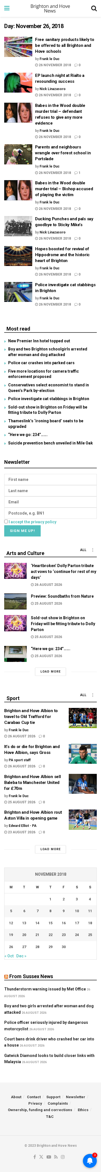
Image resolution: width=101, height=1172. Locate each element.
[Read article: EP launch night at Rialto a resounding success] (18, 83)
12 (11, 923)
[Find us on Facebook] (34, 1157)
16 (64, 923)
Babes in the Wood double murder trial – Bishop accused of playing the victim (64, 188)
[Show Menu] (7, 8)
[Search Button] (94, 8)
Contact (34, 1097)
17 (77, 923)
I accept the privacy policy (32, 522)
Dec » (21, 956)
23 (64, 935)
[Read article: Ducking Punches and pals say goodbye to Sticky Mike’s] (18, 226)
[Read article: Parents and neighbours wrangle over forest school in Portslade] (18, 154)
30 (64, 947)
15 (50, 923)
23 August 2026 (21, 832)
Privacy (35, 1103)
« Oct (9, 956)
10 (77, 911)
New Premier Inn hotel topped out (39, 341)
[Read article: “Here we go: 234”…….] (15, 654)
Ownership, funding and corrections (40, 1110)
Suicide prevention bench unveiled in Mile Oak (50, 443)
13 (24, 923)
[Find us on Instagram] (63, 1157)
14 (37, 923)
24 (77, 935)
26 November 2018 (54, 65)
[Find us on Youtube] (49, 1157)
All (83, 550)
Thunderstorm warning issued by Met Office (45, 989)
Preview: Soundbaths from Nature (62, 596)
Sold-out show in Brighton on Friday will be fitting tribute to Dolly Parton (63, 624)
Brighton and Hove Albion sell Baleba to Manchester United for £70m (32, 782)
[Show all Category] (92, 550)
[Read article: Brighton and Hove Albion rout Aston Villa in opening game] (83, 819)
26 (11, 947)
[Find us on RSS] (56, 1157)
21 (37, 935)
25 (90, 935)
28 (37, 947)
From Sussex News (31, 976)
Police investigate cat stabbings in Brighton (48, 398)
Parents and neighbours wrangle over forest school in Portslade (63, 153)
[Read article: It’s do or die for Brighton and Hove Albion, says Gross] (83, 754)
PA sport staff (20, 760)
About (16, 1097)
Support (53, 1097)
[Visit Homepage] (50, 8)
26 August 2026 (48, 585)
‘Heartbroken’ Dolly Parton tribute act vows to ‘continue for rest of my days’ (63, 571)
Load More (50, 671)
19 (11, 935)
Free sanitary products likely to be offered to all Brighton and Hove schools (64, 45)
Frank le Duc (49, 59)
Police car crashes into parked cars (41, 363)
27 (24, 947)
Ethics (83, 1110)
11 (90, 911)
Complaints (58, 1103)
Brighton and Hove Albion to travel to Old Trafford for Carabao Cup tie (31, 716)
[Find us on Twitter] (41, 1157)
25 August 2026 (48, 604)
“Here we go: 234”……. (28, 434)
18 (90, 923)
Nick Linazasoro (53, 89)
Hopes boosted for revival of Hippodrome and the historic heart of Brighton (62, 254)
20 (24, 935)
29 (50, 947)
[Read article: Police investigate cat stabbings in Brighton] (18, 292)
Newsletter (75, 1097)
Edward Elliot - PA (22, 826)
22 (50, 935)
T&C (50, 1116)
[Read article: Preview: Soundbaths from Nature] (15, 601)
